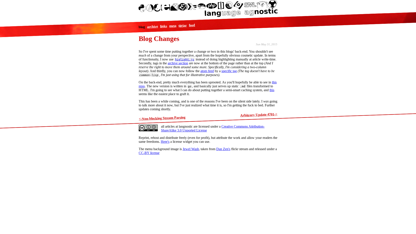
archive (152, 26)
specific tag (229, 71)
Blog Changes (159, 38)
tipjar (183, 26)
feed (192, 25)
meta (173, 26)
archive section (178, 63)
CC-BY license (149, 153)
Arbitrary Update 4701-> (258, 114)
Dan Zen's (223, 149)
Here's (165, 141)
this (272, 90)
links (163, 26)
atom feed (207, 71)
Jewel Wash (191, 149)
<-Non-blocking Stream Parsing (162, 117)
